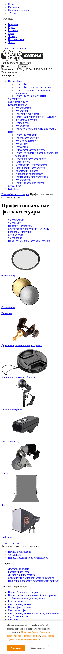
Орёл (11, 33)
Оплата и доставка (18, 10)
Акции (12, 13)
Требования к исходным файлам (26, 598)
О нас (11, 4)
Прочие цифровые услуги (30, 182)
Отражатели (8, 307)
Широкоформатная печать (30, 149)
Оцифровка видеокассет (29, 173)
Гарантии (13, 7)
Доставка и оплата (18, 568)
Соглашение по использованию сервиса (31, 577)
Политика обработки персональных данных (33, 580)
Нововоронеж (16, 39)
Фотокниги (14, 98)
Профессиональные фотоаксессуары (35, 128)
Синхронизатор (10, 441)
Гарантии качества (18, 571)
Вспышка (6, 313)
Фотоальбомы (23, 107)
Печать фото (15, 81)
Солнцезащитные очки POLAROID (35, 116)
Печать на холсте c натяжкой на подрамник (33, 595)
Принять (16, 648)
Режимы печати (17, 601)
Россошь (13, 30)
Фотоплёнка (22, 125)
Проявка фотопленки (27, 137)
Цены (11, 131)
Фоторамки (21, 110)
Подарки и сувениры (27, 113)
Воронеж (13, 24)
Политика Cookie (29, 632)
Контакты (13, 188)
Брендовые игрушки (26, 119)
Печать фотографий (26, 134)
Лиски (11, 42)
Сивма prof (14, 185)
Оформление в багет (26, 170)
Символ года (22, 122)
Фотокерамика (23, 179)
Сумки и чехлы (10, 543)
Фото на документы (26, 140)
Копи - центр (22, 161)
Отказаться (38, 648)
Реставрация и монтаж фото (31, 164)
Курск (11, 27)
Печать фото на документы (30, 95)
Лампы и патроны (11, 409)
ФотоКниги (21, 143)
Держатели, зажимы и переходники (21, 345)
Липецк (12, 36)
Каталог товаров (17, 104)
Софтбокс (7, 537)
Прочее (5, 473)
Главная (5, 194)
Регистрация (19, 48)
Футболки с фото (18, 616)
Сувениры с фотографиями (30, 158)
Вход (5, 48)
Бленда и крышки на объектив (18, 377)
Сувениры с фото (18, 101)
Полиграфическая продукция (31, 176)
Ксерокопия (21, 146)
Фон (3, 505)
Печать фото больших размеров (33, 87)
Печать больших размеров (23, 592)
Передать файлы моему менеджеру (28, 557)
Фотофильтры (9, 275)
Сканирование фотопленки (30, 167)
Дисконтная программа (21, 574)
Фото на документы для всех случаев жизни (33, 613)
